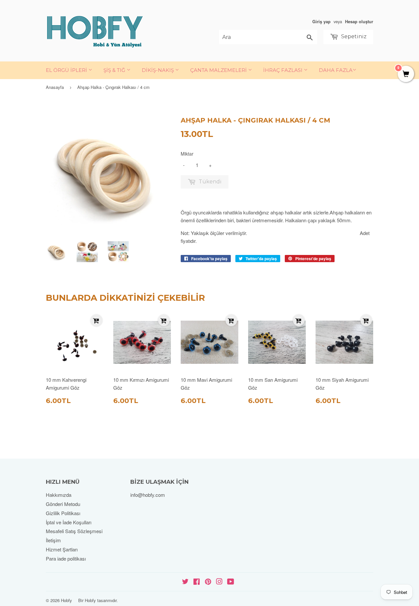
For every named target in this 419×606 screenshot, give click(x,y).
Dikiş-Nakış (158, 70)
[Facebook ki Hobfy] (196, 582)
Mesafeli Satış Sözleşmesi (74, 531)
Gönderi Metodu (63, 503)
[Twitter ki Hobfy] (185, 582)
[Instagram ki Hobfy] (219, 582)
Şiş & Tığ (115, 70)
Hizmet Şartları (62, 549)
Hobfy (66, 600)
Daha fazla (336, 70)
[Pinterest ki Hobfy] (208, 582)
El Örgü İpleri (67, 70)
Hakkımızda (58, 494)
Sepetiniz (353, 36)
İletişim (53, 540)
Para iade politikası (66, 558)
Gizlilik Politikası (63, 513)
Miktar (187, 153)
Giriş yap (321, 22)
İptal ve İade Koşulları (68, 522)
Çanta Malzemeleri (219, 70)
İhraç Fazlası (283, 70)
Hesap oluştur (359, 22)
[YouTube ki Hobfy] (230, 582)
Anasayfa (55, 87)
